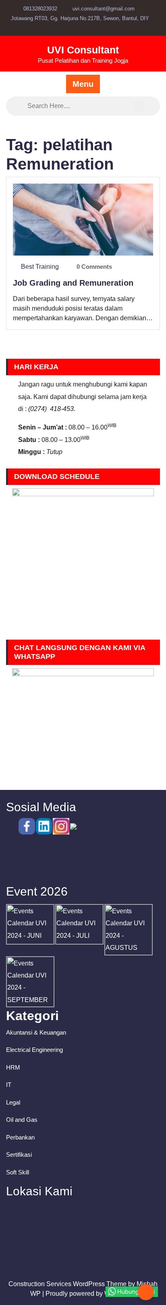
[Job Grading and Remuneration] (83, 219)
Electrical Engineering (34, 1049)
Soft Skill (17, 1172)
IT (8, 1084)
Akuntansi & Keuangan (36, 1032)
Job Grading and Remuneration (73, 282)
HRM (13, 1067)
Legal (13, 1102)
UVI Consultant (83, 49)
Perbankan (20, 1137)
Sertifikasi (19, 1154)
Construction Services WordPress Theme (67, 1283)
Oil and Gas (21, 1119)
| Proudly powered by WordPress (89, 1293)
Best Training (40, 266)
